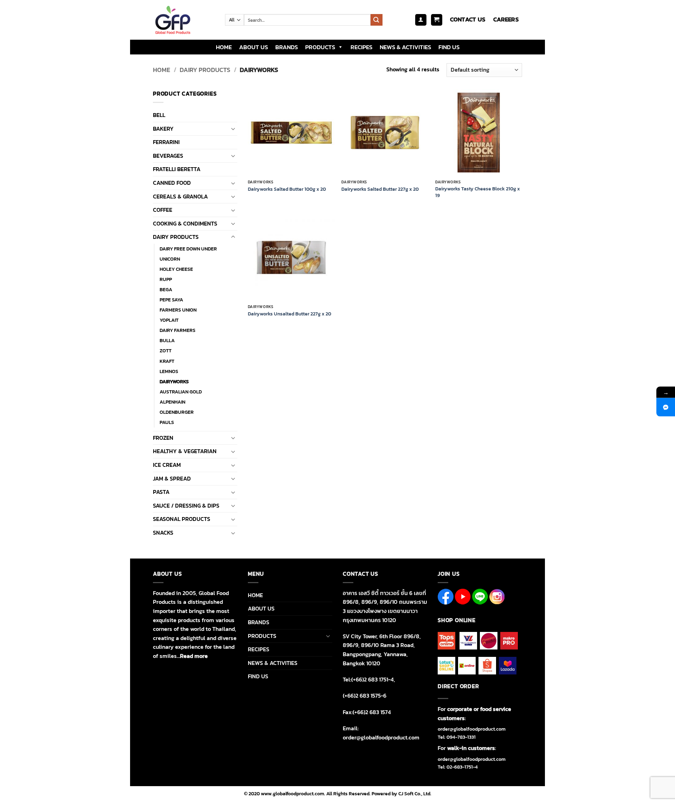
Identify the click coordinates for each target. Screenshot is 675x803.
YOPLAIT (169, 320)
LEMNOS (169, 371)
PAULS (167, 422)
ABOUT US (253, 47)
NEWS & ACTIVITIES (405, 47)
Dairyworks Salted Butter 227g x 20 (380, 189)
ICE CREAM (167, 465)
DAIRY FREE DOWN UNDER (188, 249)
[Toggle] (233, 128)
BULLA (167, 340)
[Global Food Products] (183, 20)
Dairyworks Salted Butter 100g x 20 (287, 189)
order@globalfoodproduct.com (472, 729)
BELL (159, 115)
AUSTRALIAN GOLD (181, 392)
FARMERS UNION (178, 310)
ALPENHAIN (172, 402)
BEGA (166, 289)
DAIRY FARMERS (177, 330)
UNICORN (170, 259)
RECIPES (361, 47)
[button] (420, 20)
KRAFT (167, 361)
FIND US (448, 47)
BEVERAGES (168, 155)
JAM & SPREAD (172, 478)
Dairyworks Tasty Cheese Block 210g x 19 (477, 191)
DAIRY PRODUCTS (205, 69)
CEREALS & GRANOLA (180, 196)
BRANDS (286, 47)
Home (161, 69)
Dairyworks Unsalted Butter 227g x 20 (289, 314)
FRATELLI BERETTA (176, 169)
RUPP (166, 279)
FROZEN (163, 437)
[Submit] (376, 20)
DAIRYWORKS (174, 381)
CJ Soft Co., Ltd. (414, 793)
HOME (224, 47)
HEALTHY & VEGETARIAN (185, 451)
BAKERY (163, 128)
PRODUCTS (320, 47)
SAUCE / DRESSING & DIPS (186, 505)
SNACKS (163, 532)
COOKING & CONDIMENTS (185, 223)
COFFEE (162, 209)
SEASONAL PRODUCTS (181, 519)
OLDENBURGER (177, 412)
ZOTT (166, 350)
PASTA (161, 492)
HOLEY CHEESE (176, 269)
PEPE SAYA (171, 299)
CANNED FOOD (172, 182)
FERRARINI (166, 142)
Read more (194, 656)
